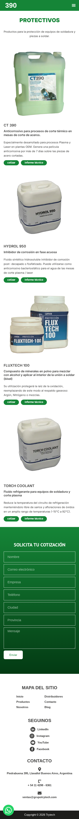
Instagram (43, 735)
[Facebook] (32, 749)
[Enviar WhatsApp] (8, 810)
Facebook (43, 749)
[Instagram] (32, 736)
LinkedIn (43, 729)
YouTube (43, 742)
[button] (74, 5)
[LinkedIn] (32, 729)
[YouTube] (32, 742)
